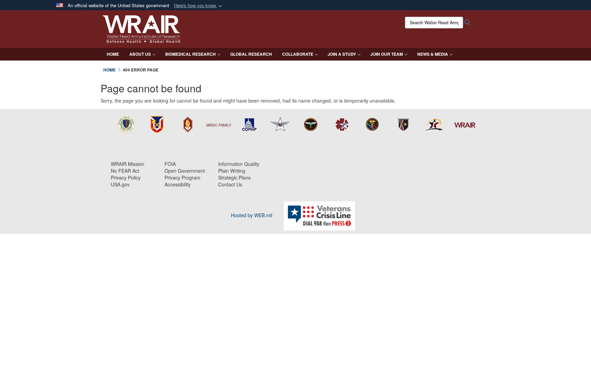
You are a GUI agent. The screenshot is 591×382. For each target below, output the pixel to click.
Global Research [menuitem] (251, 54)
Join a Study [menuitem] (342, 54)
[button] (198, 5)
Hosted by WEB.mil (251, 215)
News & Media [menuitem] (432, 54)
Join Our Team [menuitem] (386, 54)
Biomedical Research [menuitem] (190, 54)
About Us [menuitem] (140, 54)
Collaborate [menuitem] (297, 54)
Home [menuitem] (113, 54)
